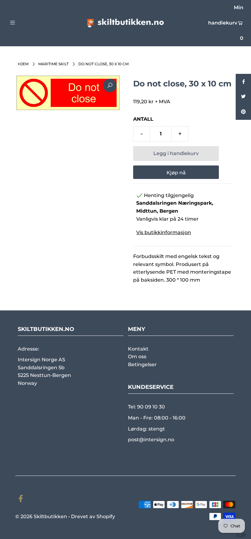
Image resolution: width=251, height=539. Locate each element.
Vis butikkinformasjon (163, 232)
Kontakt (138, 349)
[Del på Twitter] (243, 96)
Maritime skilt (53, 64)
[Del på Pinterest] (243, 112)
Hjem (23, 64)
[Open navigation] (25, 22)
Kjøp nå (176, 173)
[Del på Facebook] (243, 81)
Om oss (137, 356)
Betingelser (142, 364)
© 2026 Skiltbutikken (41, 516)
